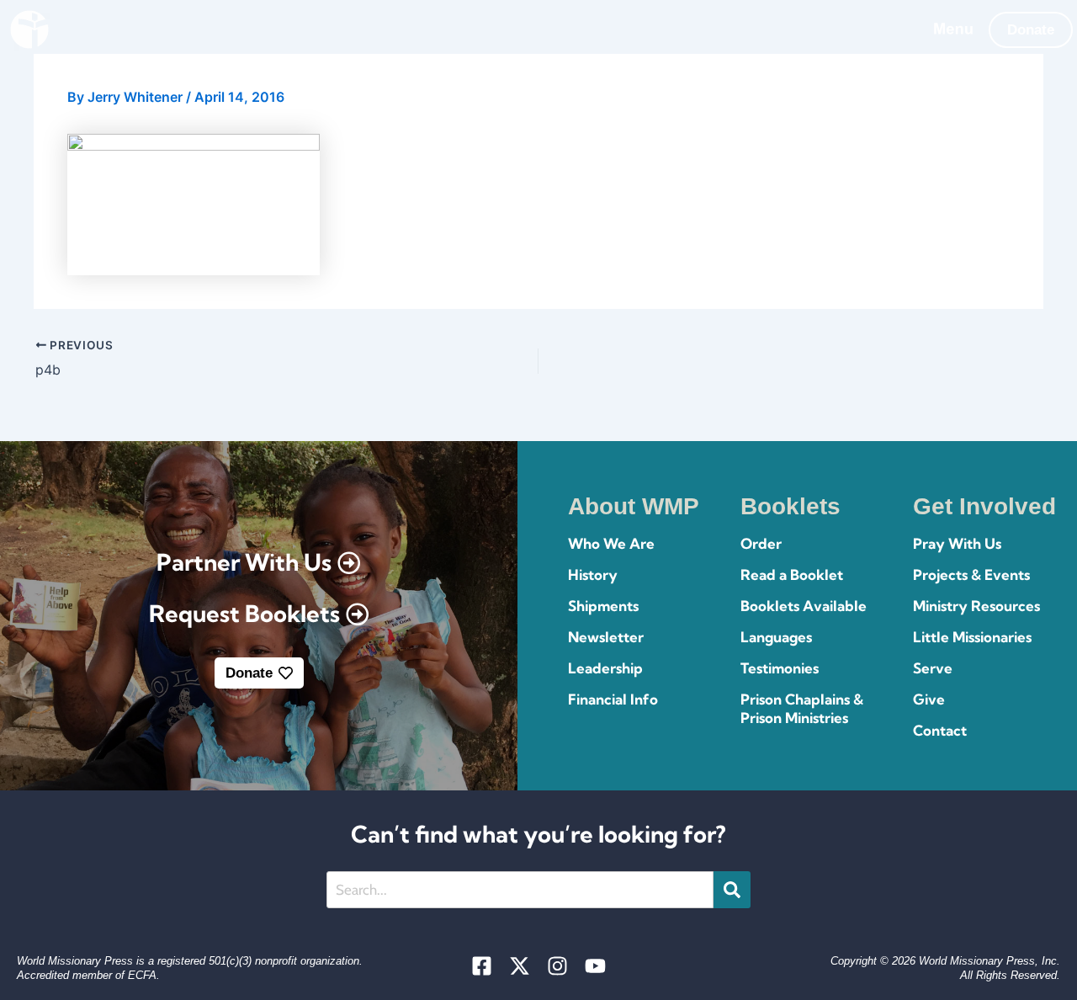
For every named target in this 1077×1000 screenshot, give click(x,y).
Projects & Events (971, 574)
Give (929, 699)
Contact (940, 730)
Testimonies (779, 668)
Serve (932, 668)
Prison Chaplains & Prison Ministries (801, 708)
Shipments (603, 605)
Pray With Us (957, 543)
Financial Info (613, 699)
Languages (776, 637)
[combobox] (520, 889)
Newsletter (606, 637)
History (593, 574)
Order (761, 543)
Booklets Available (803, 605)
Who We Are (611, 543)
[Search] (732, 889)
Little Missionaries (972, 637)
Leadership (605, 668)
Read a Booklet (791, 574)
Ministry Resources (976, 605)
